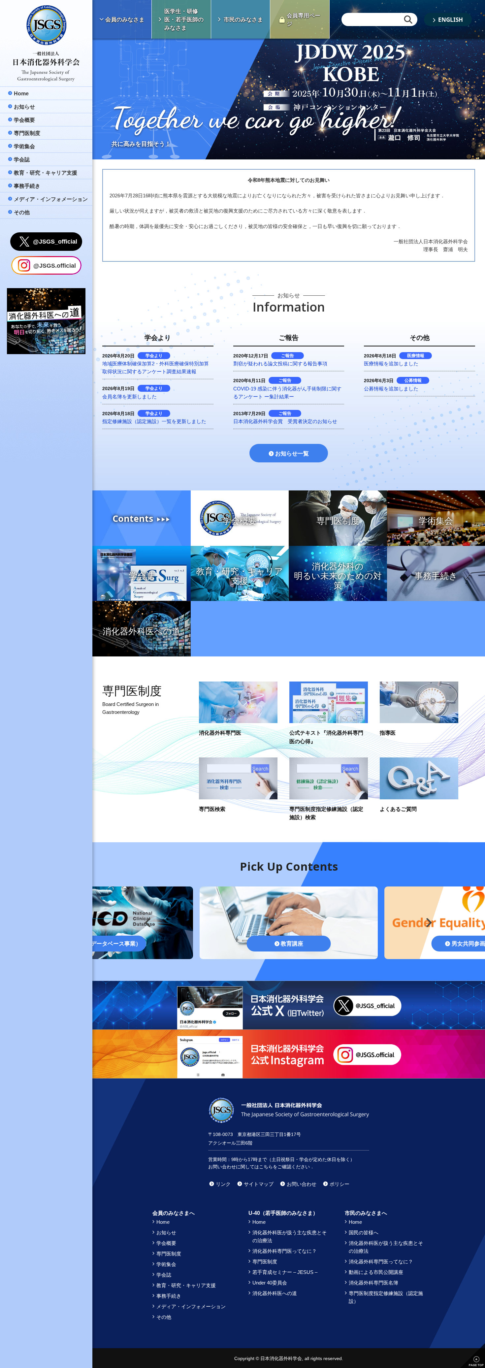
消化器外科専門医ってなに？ (284, 1251)
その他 (163, 1317)
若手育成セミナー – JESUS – (284, 1272)
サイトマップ (259, 1184)
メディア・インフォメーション (191, 1306)
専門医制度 (168, 1253)
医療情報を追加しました (391, 363)
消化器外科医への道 (274, 1293)
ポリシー (339, 1184)
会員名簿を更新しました (129, 396)
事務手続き (168, 1296)
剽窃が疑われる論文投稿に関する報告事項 (280, 363)
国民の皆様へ (363, 1232)
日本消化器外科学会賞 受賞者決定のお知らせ (285, 421)
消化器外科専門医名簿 (373, 1282)
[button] (146, 920)
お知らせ (166, 1232)
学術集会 (166, 1264)
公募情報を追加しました (391, 388)
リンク (223, 1184)
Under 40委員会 (269, 1282)
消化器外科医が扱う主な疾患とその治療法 (289, 1236)
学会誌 (163, 1275)
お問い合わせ (301, 1184)
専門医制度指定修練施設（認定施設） (386, 1297)
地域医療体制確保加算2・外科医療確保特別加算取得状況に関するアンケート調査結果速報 (155, 367)
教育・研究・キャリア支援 (186, 1285)
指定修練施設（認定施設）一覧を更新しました (154, 421)
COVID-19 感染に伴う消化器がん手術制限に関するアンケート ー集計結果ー (287, 392)
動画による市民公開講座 (376, 1272)
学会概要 (166, 1243)
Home (163, 1222)
